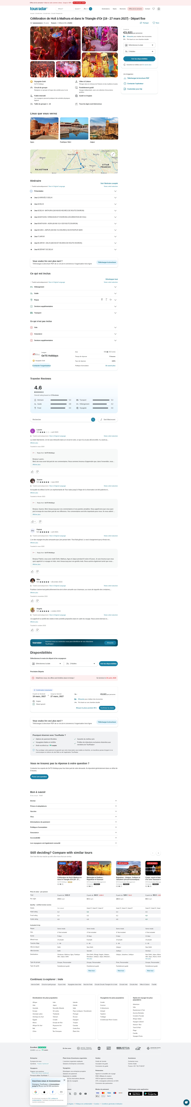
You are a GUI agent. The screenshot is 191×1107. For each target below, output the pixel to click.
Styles (115, 9)
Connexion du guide (102, 1066)
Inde (54, 1002)
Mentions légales (68, 1104)
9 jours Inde (62, 984)
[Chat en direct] (186, 1102)
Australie (35, 1008)
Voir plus (89, 958)
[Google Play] (151, 1094)
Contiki (102, 1002)
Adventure (136, 1004)
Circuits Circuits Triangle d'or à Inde (106, 984)
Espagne (75, 1019)
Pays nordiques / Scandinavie (82, 1011)
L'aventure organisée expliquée (73, 1061)
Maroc (35, 1022)
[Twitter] (70, 1094)
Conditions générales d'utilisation (111, 1104)
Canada (75, 1025)
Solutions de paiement (70, 1073)
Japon (55, 1005)
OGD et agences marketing (104, 1078)
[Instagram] (75, 1094)
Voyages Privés (138, 1036)
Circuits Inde (123, 984)
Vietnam (55, 1017)
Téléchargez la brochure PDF (138, 78)
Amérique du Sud (38, 1017)
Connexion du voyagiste (70, 1081)
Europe (35, 1011)
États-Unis (76, 1031)
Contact (147, 9)
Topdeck (103, 1014)
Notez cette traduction (111, 186)
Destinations (106, 9)
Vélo (134, 1007)
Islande (75, 1002)
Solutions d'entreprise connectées (73, 1063)
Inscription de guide (102, 1063)
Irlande (75, 1005)
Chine (34, 1031)
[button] (95, 699)
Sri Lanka (56, 1011)
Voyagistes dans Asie (74, 984)
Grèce (55, 1028)
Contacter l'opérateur (135, 83)
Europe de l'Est (57, 1022)
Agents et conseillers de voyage (105, 1073)
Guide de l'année (101, 1061)
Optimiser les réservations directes (74, 1078)
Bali (34, 1028)
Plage (134, 1030)
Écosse (75, 1017)
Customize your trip (134, 89)
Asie (34, 1005)
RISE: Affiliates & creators (104, 1076)
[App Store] (135, 1094)
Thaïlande (56, 1014)
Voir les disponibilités (108, 663)
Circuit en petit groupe (49, 984)
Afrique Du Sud (37, 1025)
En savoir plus (110, 365)
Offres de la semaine (135, 9)
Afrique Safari (137, 1019)
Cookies (96, 1104)
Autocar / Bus (137, 1024)
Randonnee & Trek (139, 1010)
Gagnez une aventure (39, 1072)
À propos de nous (35, 1061)
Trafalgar (103, 1017)
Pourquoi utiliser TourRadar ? (39, 1075)
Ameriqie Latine (37, 1014)
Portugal (75, 1014)
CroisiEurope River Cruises (108, 1019)
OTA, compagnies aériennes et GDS (107, 1081)
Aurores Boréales (138, 1013)
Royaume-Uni (57, 1025)
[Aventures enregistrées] (154, 9)
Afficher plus (34, 443)
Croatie (55, 1019)
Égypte (35, 1019)
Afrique (35, 1002)
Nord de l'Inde (88, 984)
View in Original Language (56, 186)
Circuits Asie (133, 984)
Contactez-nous (133, 1061)
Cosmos (102, 1005)
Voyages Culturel (138, 1021)
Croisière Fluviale (138, 1016)
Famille (154, 984)
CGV (49, 1098)
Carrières (39, 1063)
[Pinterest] (80, 1094)
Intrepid (102, 1011)
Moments (123, 9)
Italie (74, 1008)
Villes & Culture (144, 984)
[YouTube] (86, 1094)
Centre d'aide (132, 1063)
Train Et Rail (137, 1027)
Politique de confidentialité (84, 1104)
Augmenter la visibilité (70, 1076)
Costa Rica (76, 1028)
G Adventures (104, 1008)
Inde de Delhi (35, 984)
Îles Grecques (57, 1031)
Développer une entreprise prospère (74, 1071)
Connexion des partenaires (104, 1083)
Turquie (75, 1022)
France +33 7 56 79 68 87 (136, 1066)
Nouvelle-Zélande (58, 1008)
